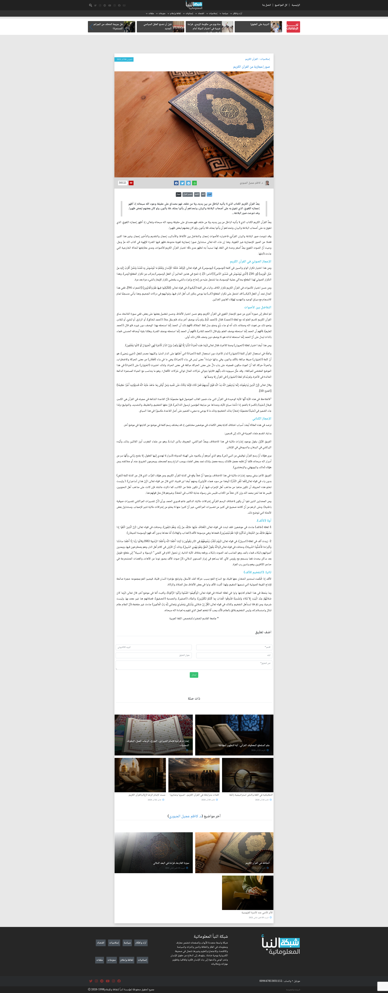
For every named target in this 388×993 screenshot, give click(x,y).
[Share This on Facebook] (176, 183)
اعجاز (178, 194)
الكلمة (197, 194)
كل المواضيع (281, 5)
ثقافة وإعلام (175, 13)
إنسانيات (189, 13)
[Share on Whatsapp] (194, 183)
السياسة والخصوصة (293, 989)
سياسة (225, 13)
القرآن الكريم (251, 59)
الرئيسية (296, 5)
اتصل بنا (266, 5)
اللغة (203, 194)
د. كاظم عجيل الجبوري (185, 816)
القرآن (209, 194)
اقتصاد (201, 13)
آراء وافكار (237, 13)
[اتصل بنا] (124, 5)
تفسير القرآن (187, 194)
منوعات (162, 13)
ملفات (151, 13)
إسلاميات (213, 13)
